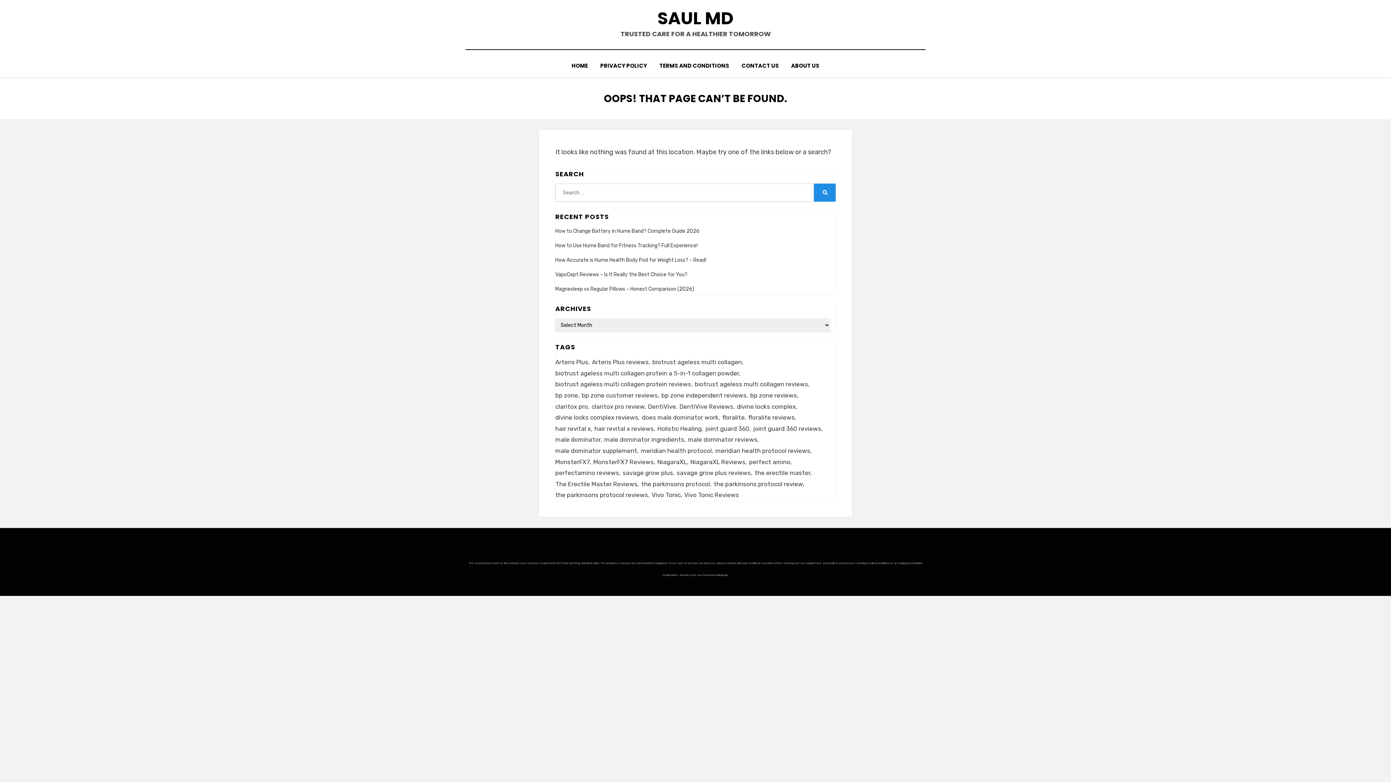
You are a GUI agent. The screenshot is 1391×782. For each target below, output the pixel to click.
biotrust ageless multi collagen (697, 362)
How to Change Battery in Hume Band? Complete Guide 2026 (627, 231)
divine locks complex (766, 406)
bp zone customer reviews (620, 395)
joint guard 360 (727, 428)
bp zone (566, 395)
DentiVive (662, 406)
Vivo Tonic (666, 495)
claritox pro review (618, 406)
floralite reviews (771, 417)
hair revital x (573, 428)
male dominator (578, 439)
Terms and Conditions (694, 66)
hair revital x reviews (624, 428)
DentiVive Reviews (706, 406)
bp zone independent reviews (704, 395)
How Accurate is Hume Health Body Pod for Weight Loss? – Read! (630, 260)
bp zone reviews (773, 395)
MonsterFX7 (572, 462)
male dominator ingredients (644, 439)
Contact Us (760, 66)
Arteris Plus (571, 362)
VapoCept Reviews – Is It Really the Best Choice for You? (621, 275)
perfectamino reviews (587, 472)
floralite (733, 417)
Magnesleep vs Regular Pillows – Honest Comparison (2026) (624, 289)
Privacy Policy (623, 66)
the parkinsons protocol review (758, 484)
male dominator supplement (596, 450)
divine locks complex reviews (596, 417)
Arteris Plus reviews (620, 362)
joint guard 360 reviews (787, 428)
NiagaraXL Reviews (717, 462)
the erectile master (782, 472)
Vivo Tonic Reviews (711, 495)
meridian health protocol (676, 450)
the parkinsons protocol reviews (601, 495)
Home (580, 66)
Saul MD (695, 18)
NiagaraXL (672, 462)
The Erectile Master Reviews (596, 484)
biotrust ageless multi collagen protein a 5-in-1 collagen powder (647, 373)
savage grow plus (648, 472)
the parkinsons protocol (675, 484)
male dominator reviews (722, 439)
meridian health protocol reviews (762, 450)
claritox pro (571, 406)
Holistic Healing (679, 428)
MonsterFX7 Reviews (623, 462)
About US (805, 66)
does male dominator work (680, 417)
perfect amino (769, 462)
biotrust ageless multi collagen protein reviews (623, 384)
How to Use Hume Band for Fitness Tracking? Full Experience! (626, 246)
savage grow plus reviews (714, 472)
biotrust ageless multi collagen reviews (751, 384)
